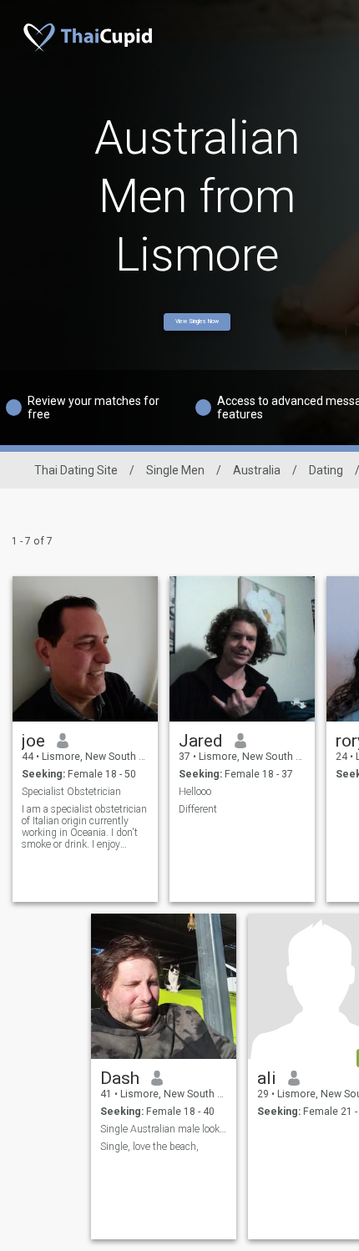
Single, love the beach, (149, 1146)
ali (266, 1078)
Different (198, 809)
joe (33, 741)
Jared (201, 741)
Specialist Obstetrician (71, 792)
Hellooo (195, 792)
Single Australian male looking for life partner (164, 1129)
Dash (119, 1078)
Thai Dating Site (76, 470)
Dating (326, 470)
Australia (257, 470)
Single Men (175, 470)
